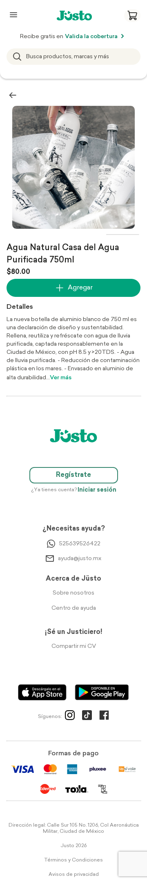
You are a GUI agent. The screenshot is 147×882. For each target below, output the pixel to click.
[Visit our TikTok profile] (87, 716)
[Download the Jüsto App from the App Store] (42, 692)
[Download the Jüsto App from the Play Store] (102, 692)
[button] (132, 15)
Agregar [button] (80, 288)
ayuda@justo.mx (79, 559)
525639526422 (79, 544)
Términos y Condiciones (73, 860)
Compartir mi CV (73, 646)
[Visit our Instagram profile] (70, 716)
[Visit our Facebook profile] (104, 716)
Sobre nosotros (73, 593)
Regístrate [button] (73, 475)
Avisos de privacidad (74, 874)
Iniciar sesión (97, 490)
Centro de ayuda (73, 608)
